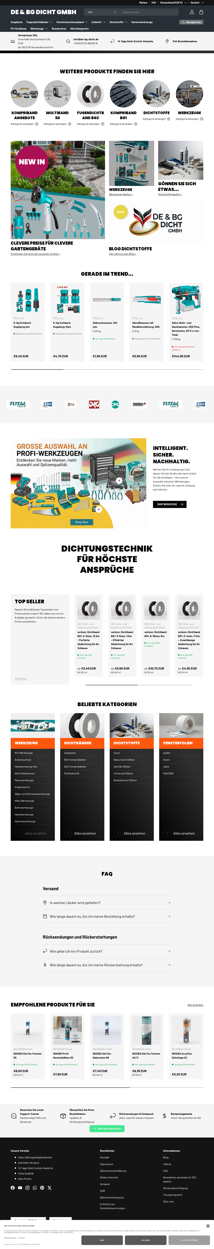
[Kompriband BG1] (123, 93)
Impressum (106, 1164)
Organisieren (22, 787)
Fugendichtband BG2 (90, 115)
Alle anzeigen (195, 1004)
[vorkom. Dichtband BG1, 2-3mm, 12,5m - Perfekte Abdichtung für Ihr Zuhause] (88, 608)
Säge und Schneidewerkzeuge (32, 793)
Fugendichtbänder (37, 22)
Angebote (17, 22)
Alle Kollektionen (25, 773)
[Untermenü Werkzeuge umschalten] (46, 29)
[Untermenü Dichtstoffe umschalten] (126, 22)
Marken (143, 2)
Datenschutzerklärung (113, 1170)
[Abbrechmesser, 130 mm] (107, 300)
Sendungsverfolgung (175, 1188)
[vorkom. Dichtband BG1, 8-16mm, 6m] (155, 608)
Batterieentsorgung (112, 1197)
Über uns (168, 1201)
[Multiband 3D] (57, 93)
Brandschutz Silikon (125, 780)
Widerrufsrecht (109, 1177)
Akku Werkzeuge (24, 800)
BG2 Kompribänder (75, 766)
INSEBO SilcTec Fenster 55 (28, 1055)
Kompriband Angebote (25, 115)
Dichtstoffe (116, 22)
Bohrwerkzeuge (24, 807)
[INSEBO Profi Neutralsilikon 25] (67, 1030)
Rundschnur (59, 28)
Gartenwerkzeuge (142, 22)
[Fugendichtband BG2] (90, 93)
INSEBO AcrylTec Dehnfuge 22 (182, 1055)
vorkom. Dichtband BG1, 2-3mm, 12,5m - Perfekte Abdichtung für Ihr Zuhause (88, 640)
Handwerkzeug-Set (26, 766)
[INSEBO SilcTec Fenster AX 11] (146, 1030)
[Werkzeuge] (189, 93)
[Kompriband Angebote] (24, 93)
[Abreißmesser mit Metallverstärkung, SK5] (146, 300)
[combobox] (131, 12)
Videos (167, 1164)
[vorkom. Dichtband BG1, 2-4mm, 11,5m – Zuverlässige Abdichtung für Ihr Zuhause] (189, 608)
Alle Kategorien (79, 28)
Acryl (117, 752)
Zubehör (97, 22)
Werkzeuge (37, 28)
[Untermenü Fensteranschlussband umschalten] (86, 22)
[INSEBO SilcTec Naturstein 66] (107, 1030)
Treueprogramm (172, 1194)
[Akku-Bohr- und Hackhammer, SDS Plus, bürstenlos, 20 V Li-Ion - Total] (186, 300)
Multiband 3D (57, 115)
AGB (102, 1190)
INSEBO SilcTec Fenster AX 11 (146, 1055)
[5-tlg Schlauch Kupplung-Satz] (67, 300)
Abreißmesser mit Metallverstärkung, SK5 (146, 324)
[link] (33, 833)
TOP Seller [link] (21, 678)
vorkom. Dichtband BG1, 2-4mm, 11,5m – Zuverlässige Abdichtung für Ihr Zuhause (189, 640)
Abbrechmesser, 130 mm (105, 324)
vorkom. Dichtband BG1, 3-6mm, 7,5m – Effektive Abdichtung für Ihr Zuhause (122, 640)
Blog (166, 1157)
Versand (105, 1184)
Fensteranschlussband (70, 22)
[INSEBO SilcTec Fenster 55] (28, 1030)
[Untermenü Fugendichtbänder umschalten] (51, 22)
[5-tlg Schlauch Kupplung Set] (28, 300)
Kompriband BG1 (124, 115)
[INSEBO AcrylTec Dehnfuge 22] (186, 1030)
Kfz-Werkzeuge (24, 752)
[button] (201, 12)
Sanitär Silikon (122, 766)
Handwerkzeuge (24, 814)
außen (167, 752)
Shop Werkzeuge (167, 504)
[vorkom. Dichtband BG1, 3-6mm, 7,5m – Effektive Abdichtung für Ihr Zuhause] (122, 608)
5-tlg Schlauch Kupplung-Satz (62, 324)
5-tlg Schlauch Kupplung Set (22, 324)
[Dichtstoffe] (156, 93)
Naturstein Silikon (124, 759)
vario (166, 766)
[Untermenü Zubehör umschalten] (104, 22)
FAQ (154, 2)
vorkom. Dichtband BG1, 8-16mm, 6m (155, 634)
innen (166, 759)
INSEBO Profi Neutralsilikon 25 (63, 1055)
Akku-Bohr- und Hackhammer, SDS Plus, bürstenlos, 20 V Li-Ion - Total (186, 328)
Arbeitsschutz (23, 759)
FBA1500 (168, 773)
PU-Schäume (18, 28)
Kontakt (104, 1157)
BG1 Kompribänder (75, 759)
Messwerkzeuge (24, 780)
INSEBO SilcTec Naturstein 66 (102, 1055)
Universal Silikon (123, 773)
